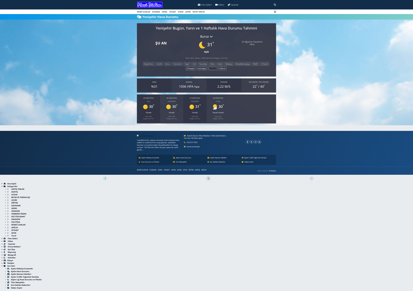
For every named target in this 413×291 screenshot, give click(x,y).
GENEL (164, 12)
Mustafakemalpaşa (243, 64)
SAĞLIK (203, 170)
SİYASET (172, 12)
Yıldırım (222, 68)
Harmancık (177, 64)
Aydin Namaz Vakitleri (218, 158)
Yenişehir (213, 68)
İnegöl (187, 64)
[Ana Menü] (275, 11)
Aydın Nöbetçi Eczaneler (150, 158)
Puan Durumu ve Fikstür (150, 162)
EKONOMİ (16, 205)
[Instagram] (255, 142)
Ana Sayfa (11, 183)
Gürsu (167, 64)
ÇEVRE (188, 12)
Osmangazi (202, 68)
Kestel (220, 64)
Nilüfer (255, 64)
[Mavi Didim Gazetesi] (150, 5)
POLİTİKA (15, 222)
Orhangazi (190, 68)
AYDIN (180, 12)
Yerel (13, 235)
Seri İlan (11, 249)
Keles (212, 64)
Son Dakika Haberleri (217, 162)
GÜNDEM (156, 12)
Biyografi (11, 255)
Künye (10, 260)
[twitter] (208, 178)
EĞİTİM (191, 170)
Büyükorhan (148, 64)
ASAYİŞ (197, 170)
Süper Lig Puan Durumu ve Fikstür (26, 279)
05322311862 (192, 142)
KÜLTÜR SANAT (18, 216)
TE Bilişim (272, 171)
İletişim (10, 263)
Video (221, 4)
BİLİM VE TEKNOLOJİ (20, 197)
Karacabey (203, 64)
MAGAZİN (15, 219)
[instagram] (312, 178)
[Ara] (275, 4)
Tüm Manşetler (181, 162)
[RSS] (259, 142)
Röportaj (11, 252)
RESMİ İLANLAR (143, 12)
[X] (251, 142)
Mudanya (229, 64)
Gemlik (159, 64)
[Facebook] (247, 142)
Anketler (11, 257)
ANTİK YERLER (199, 12)
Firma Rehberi (14, 246)
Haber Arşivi (249, 162)
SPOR (185, 170)
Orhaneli (264, 64)
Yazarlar (234, 4)
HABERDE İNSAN (18, 213)
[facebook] (105, 178)
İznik (194, 64)
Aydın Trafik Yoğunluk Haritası (255, 158)
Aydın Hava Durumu (183, 158)
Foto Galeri (206, 4)
